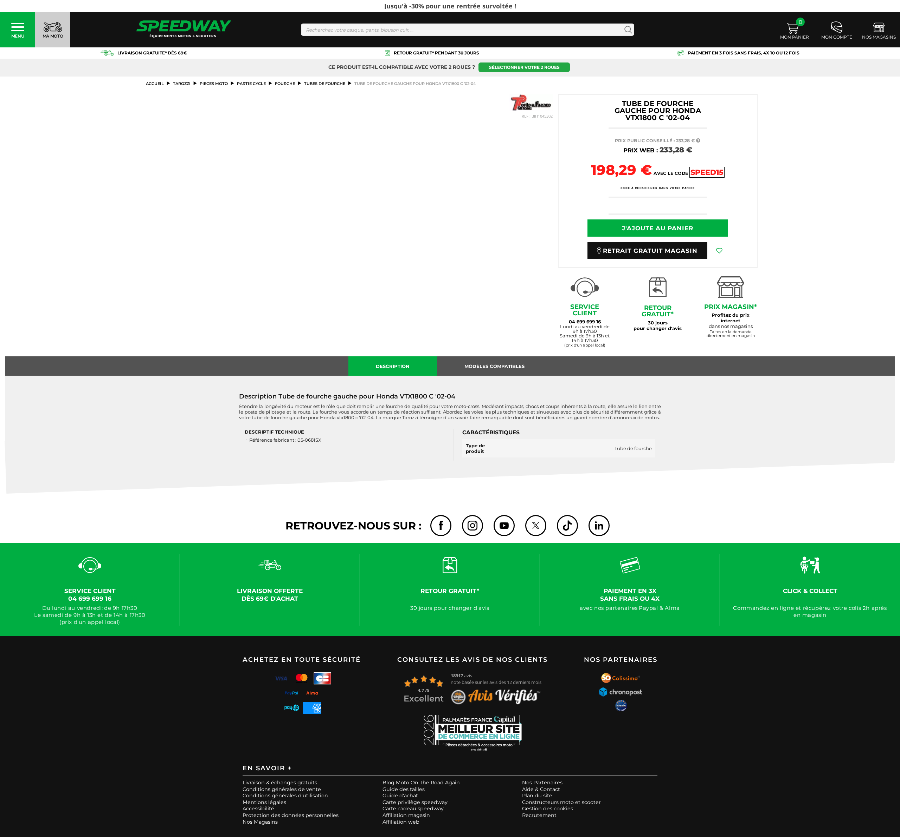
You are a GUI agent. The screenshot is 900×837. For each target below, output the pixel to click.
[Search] (626, 30)
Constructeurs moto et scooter (561, 802)
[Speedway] (183, 29)
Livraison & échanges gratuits (280, 782)
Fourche (285, 83)
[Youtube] (504, 525)
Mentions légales (264, 802)
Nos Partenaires (542, 782)
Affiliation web (400, 822)
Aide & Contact (541, 789)
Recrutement (539, 815)
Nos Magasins (260, 822)
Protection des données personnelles (291, 815)
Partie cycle (251, 83)
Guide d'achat (400, 795)
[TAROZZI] (531, 102)
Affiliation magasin (406, 815)
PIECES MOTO (214, 83)
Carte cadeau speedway (413, 808)
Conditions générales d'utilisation (285, 795)
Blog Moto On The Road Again (421, 782)
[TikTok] (567, 525)
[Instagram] (472, 525)
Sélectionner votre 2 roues (524, 67)
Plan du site (537, 795)
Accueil (155, 83)
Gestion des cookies (547, 808)
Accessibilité (258, 808)
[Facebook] (440, 525)
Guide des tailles (403, 789)
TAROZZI (182, 83)
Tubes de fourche (324, 83)
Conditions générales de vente (282, 789)
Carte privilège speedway (415, 802)
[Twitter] (535, 525)
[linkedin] (599, 525)
